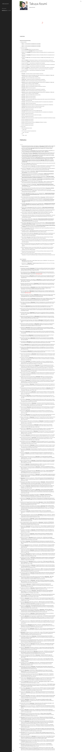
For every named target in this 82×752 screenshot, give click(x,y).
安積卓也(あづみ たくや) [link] (6, 10)
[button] (81, 1)
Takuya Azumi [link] (4, 8)
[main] (44, 3)
